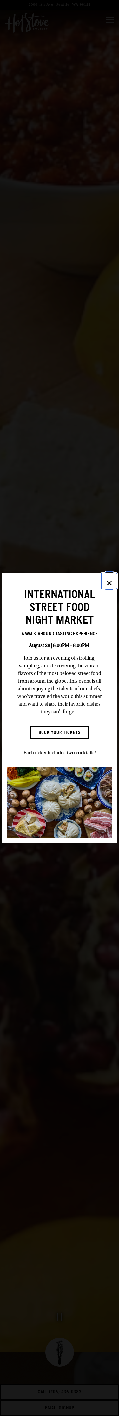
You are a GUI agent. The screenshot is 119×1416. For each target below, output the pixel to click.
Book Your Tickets (60, 732)
